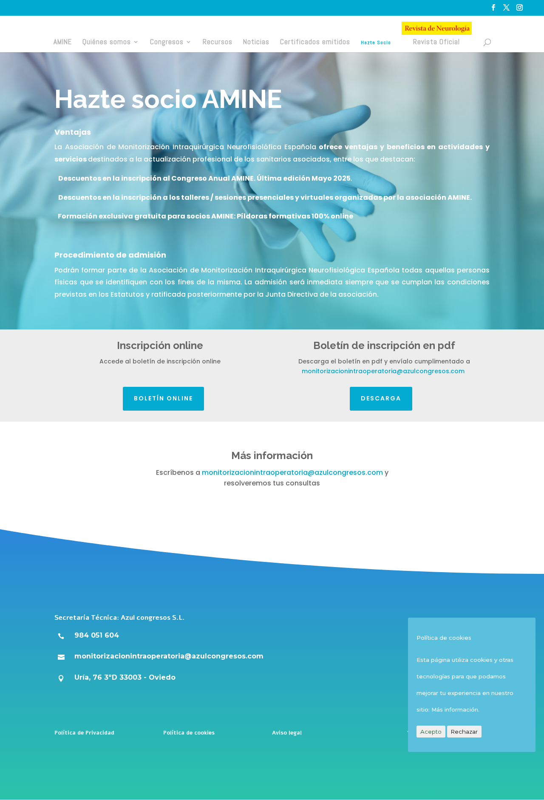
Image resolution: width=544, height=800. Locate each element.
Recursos (217, 41)
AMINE (63, 41)
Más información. (455, 709)
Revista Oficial (436, 41)
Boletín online (163, 398)
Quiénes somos (106, 41)
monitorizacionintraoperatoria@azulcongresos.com (383, 371)
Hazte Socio (376, 43)
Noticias (256, 41)
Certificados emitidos (315, 41)
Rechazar (464, 731)
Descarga (381, 398)
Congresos (167, 41)
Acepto (431, 731)
